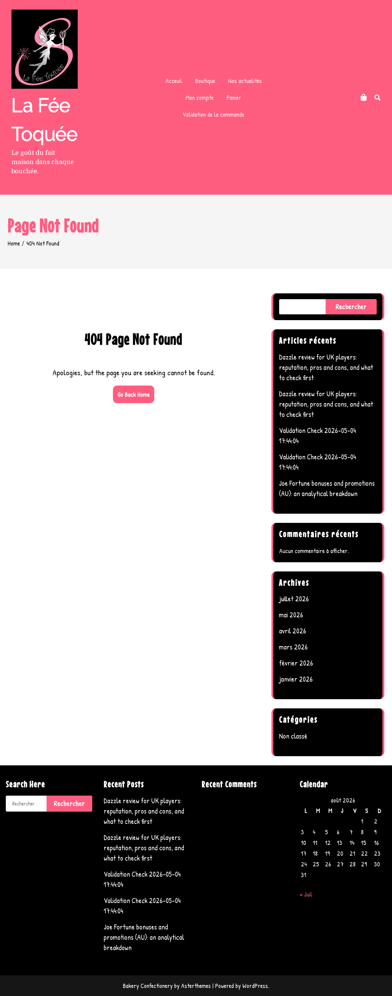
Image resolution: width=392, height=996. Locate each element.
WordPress (255, 985)
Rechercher (351, 306)
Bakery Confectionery (148, 985)
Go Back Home (134, 394)
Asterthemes (196, 985)
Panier (234, 97)
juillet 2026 (294, 599)
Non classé (293, 736)
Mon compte (200, 97)
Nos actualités (245, 80)
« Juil (306, 894)
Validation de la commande (213, 114)
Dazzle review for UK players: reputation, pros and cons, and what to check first (326, 367)
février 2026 (296, 663)
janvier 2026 (296, 679)
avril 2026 (292, 631)
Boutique (205, 80)
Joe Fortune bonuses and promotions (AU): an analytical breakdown (144, 937)
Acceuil (173, 80)
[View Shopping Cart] (364, 97)
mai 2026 (291, 615)
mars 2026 (293, 647)
